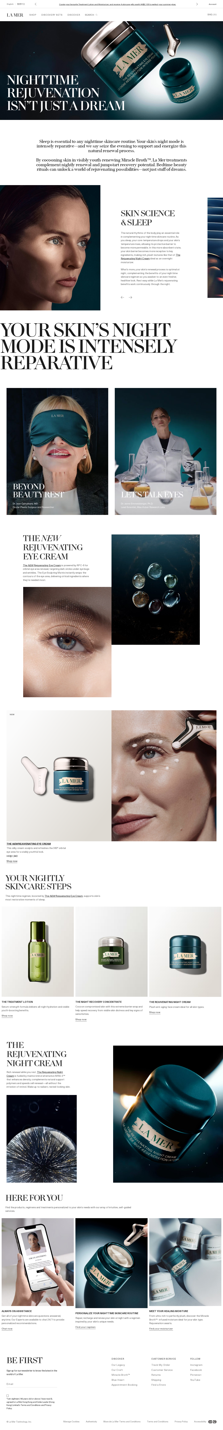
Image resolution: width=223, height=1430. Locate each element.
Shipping (156, 1380)
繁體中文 (21, 3)
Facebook (196, 1370)
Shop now (7, 1015)
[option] (100, 247)
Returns (156, 1375)
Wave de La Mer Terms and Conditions (122, 1421)
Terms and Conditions (157, 1421)
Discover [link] (73, 14)
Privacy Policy (181, 1421)
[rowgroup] (111, 451)
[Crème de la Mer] (17, 14)
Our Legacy (118, 1365)
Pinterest (195, 1375)
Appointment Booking (124, 1384)
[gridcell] (57, 451)
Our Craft (117, 1370)
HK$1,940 (12, 856)
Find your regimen (85, 1327)
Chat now (7, 1328)
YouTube (195, 1380)
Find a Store (158, 1384)
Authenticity (91, 1421)
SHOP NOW (12, 861)
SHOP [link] (32, 14)
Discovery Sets (52, 14)
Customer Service (162, 1370)
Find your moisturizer (161, 1328)
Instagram (196, 1365)
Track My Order (160, 1365)
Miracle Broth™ (121, 1375)
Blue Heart (118, 1380)
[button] (35, 4)
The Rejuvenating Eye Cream (42, 565)
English (10, 3)
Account (212, 4)
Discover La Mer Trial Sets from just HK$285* (117, 4)
